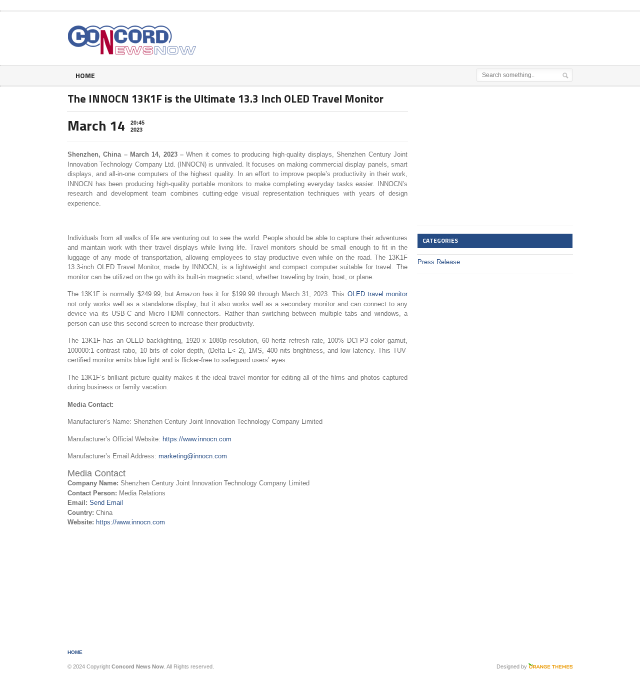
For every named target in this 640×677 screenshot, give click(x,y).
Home (85, 75)
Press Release (439, 262)
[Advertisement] (455, 37)
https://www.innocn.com (197, 439)
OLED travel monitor (378, 294)
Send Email (106, 502)
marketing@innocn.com (192, 456)
